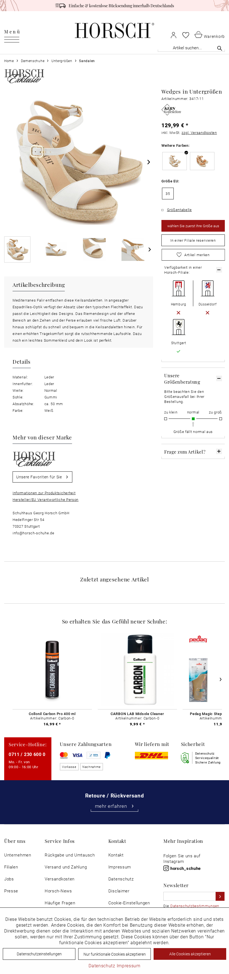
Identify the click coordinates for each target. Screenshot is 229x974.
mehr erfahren (111, 806)
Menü (12, 31)
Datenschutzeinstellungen (39, 953)
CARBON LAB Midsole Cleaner (137, 713)
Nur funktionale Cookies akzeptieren (115, 954)
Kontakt (116, 855)
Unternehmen (17, 855)
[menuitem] (12, 30)
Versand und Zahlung (66, 867)
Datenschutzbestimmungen (194, 905)
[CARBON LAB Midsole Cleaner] (137, 669)
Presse (11, 891)
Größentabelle (179, 209)
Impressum (119, 867)
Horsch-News (58, 891)
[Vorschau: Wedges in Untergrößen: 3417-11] (17, 249)
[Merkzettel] (185, 35)
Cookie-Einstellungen (129, 903)
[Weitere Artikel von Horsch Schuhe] (24, 76)
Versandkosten (60, 879)
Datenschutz (121, 879)
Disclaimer (119, 891)
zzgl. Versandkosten (199, 132)
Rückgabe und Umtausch (70, 855)
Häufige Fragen (60, 903)
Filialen (11, 867)
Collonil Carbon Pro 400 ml (52, 713)
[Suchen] (219, 48)
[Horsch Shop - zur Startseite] (114, 30)
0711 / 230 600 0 (27, 754)
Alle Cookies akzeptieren (190, 953)
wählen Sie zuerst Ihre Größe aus (193, 225)
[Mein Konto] (173, 35)
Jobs (9, 879)
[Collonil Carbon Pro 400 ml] (52, 669)
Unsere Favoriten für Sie (39, 476)
